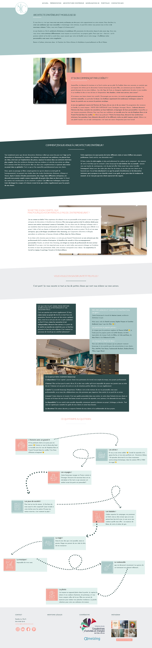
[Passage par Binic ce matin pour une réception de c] (124, 633)
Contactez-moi (117, 3)
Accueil (45, 3)
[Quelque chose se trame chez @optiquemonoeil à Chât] (124, 624)
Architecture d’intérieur (73, 3)
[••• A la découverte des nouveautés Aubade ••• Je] (115, 633)
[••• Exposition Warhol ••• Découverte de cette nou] (133, 624)
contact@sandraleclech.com (24, 624)
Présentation (55, 3)
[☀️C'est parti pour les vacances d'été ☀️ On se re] (115, 624)
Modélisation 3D (92, 3)
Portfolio (105, 3)
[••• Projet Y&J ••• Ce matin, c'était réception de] (133, 633)
